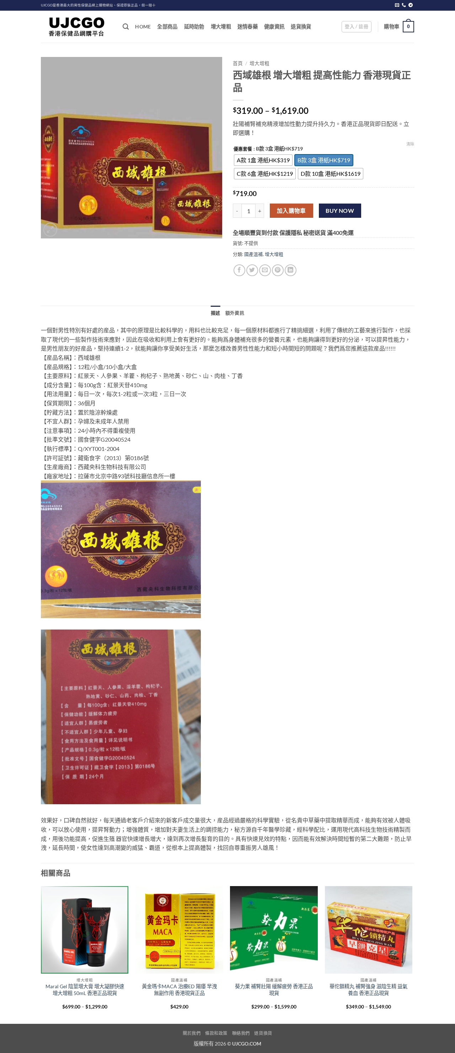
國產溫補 (253, 254)
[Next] (412, 954)
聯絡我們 (241, 1033)
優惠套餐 (243, 149)
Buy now (340, 210)
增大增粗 (221, 26)
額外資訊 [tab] (234, 313)
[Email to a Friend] (265, 270)
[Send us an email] (397, 5)
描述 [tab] (215, 313)
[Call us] (404, 5)
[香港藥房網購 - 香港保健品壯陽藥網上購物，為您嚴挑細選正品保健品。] (76, 26)
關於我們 (191, 1033)
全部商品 (167, 26)
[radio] (263, 160)
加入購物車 (291, 210)
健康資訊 (274, 26)
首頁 (238, 63)
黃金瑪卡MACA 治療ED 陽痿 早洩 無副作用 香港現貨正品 (179, 989)
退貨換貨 (301, 26)
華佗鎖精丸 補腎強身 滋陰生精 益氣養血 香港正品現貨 (368, 989)
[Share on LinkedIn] (290, 270)
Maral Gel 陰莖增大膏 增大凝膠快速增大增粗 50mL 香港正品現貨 (85, 989)
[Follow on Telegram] (410, 5)
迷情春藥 (247, 26)
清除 (410, 144)
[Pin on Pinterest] (278, 270)
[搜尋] (126, 27)
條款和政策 (216, 1033)
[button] (356, 26)
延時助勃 (194, 26)
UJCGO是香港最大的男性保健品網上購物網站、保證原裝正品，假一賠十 (98, 5)
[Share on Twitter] (252, 270)
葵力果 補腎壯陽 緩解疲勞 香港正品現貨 (274, 989)
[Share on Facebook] (239, 270)
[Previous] (41, 954)
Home (143, 26)
